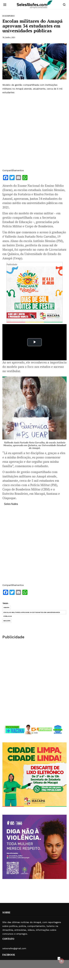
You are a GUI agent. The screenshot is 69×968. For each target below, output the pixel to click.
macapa (7, 621)
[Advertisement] (34, 131)
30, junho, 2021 (8, 37)
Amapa (6, 607)
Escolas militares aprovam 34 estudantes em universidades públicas (32, 612)
